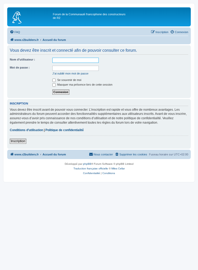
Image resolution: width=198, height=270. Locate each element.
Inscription (18, 141)
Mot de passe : (20, 67)
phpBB (87, 163)
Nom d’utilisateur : (22, 59)
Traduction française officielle (90, 168)
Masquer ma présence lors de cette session (84, 84)
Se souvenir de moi (68, 79)
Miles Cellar (118, 168)
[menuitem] (15, 32)
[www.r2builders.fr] (31, 17)
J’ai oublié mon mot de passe (70, 73)
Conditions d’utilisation (26, 130)
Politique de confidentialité (64, 130)
